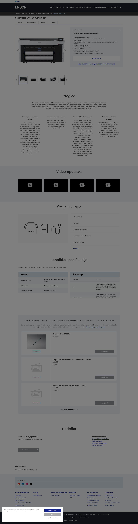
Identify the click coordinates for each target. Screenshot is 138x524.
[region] (32, 514)
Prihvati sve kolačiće (52, 510)
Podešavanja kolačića (52, 517)
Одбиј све (53, 514)
